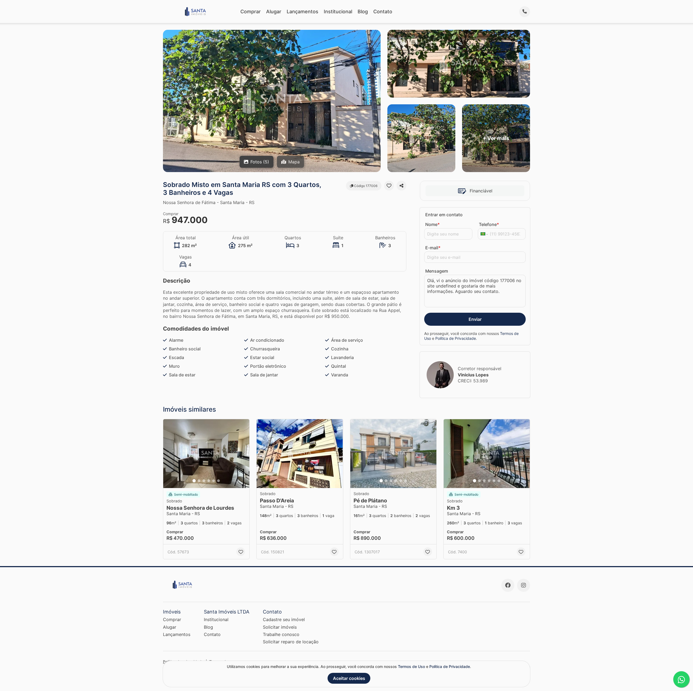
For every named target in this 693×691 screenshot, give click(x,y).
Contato (382, 11)
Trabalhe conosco (281, 634)
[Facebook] (507, 585)
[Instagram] (523, 585)
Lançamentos (302, 11)
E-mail (432, 247)
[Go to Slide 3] (203, 480)
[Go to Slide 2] (199, 480)
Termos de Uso (411, 666)
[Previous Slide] (169, 453)
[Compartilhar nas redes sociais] (401, 185)
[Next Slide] (243, 453)
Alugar (273, 11)
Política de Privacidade (455, 338)
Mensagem (436, 271)
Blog (363, 11)
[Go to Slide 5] (213, 480)
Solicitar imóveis (280, 627)
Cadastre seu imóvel (284, 619)
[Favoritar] (389, 185)
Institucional (338, 11)
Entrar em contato (444, 214)
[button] (206, 453)
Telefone (489, 224)
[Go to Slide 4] (208, 480)
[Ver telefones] (524, 11)
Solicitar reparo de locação (291, 641)
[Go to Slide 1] (194, 480)
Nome (432, 224)
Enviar (475, 319)
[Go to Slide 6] (218, 480)
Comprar (250, 11)
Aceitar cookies (349, 678)
